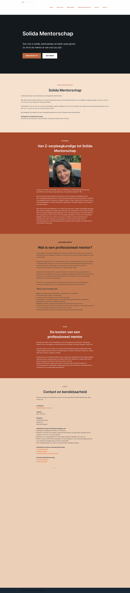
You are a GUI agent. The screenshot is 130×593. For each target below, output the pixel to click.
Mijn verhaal (70, 7)
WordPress (43, 590)
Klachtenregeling (42, 461)
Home (51, 7)
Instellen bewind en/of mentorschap (48, 453)
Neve (23, 590)
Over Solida (59, 7)
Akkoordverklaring (43, 449)
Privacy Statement (43, 459)
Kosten (96, 7)
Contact (105, 7)
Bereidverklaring (42, 451)
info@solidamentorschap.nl (44, 408)
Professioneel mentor (84, 7)
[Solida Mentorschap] (27, 7)
